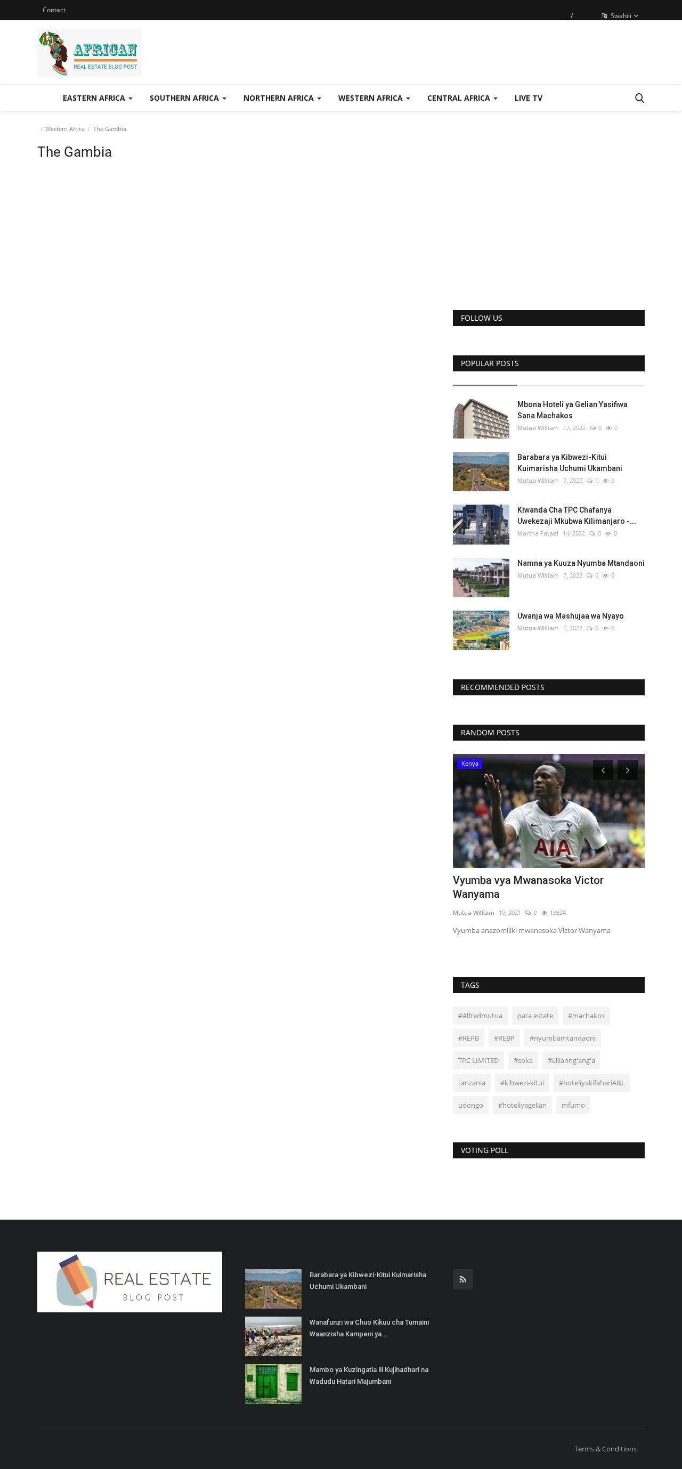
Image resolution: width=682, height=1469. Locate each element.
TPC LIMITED (478, 1060)
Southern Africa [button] (185, 98)
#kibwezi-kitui (522, 1082)
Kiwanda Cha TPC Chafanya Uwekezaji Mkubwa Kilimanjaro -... (576, 515)
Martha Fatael (537, 533)
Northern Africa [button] (279, 98)
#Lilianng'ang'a (571, 1060)
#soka (523, 1060)
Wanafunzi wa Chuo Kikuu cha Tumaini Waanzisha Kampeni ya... (369, 1328)
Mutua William (538, 428)
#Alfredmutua (480, 1015)
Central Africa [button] (459, 98)
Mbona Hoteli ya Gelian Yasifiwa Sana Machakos (572, 410)
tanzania (471, 1082)
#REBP (504, 1038)
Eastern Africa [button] (95, 98)
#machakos (586, 1015)
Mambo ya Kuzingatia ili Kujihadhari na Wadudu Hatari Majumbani (369, 1375)
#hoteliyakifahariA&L (592, 1082)
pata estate (535, 1015)
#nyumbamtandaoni (563, 1038)
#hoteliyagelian (522, 1105)
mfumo (573, 1105)
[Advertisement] (549, 219)
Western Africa (65, 129)
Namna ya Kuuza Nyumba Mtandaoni (581, 563)
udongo (470, 1105)
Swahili (620, 15)
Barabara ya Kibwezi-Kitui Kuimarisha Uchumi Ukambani (569, 463)
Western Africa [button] (371, 98)
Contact (54, 9)
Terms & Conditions (605, 1449)
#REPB (468, 1038)
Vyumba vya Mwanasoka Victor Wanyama (528, 887)
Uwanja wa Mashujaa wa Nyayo (570, 616)
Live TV (528, 98)
